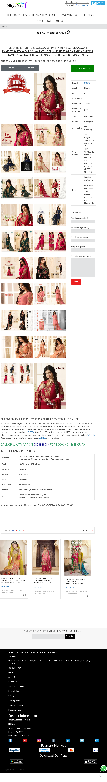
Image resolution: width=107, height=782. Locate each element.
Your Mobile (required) (80, 227)
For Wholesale (83, 68)
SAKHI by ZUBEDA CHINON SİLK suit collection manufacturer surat (44, 581)
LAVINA (23, 55)
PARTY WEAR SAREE (63, 47)
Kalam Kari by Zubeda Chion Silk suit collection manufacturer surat (77, 581)
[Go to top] (100, 776)
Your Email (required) (79, 237)
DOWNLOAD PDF (30, 68)
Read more (5, 586)
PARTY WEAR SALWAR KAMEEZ (32, 51)
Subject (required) (78, 247)
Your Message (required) (81, 256)
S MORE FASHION (62, 51)
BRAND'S (48, 55)
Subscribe (70, 636)
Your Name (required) (79, 218)
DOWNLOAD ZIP (11, 68)
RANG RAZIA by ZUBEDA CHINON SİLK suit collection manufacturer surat (13, 580)
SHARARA (71, 55)
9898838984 (41, 444)
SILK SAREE (35, 55)
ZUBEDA (60, 55)
